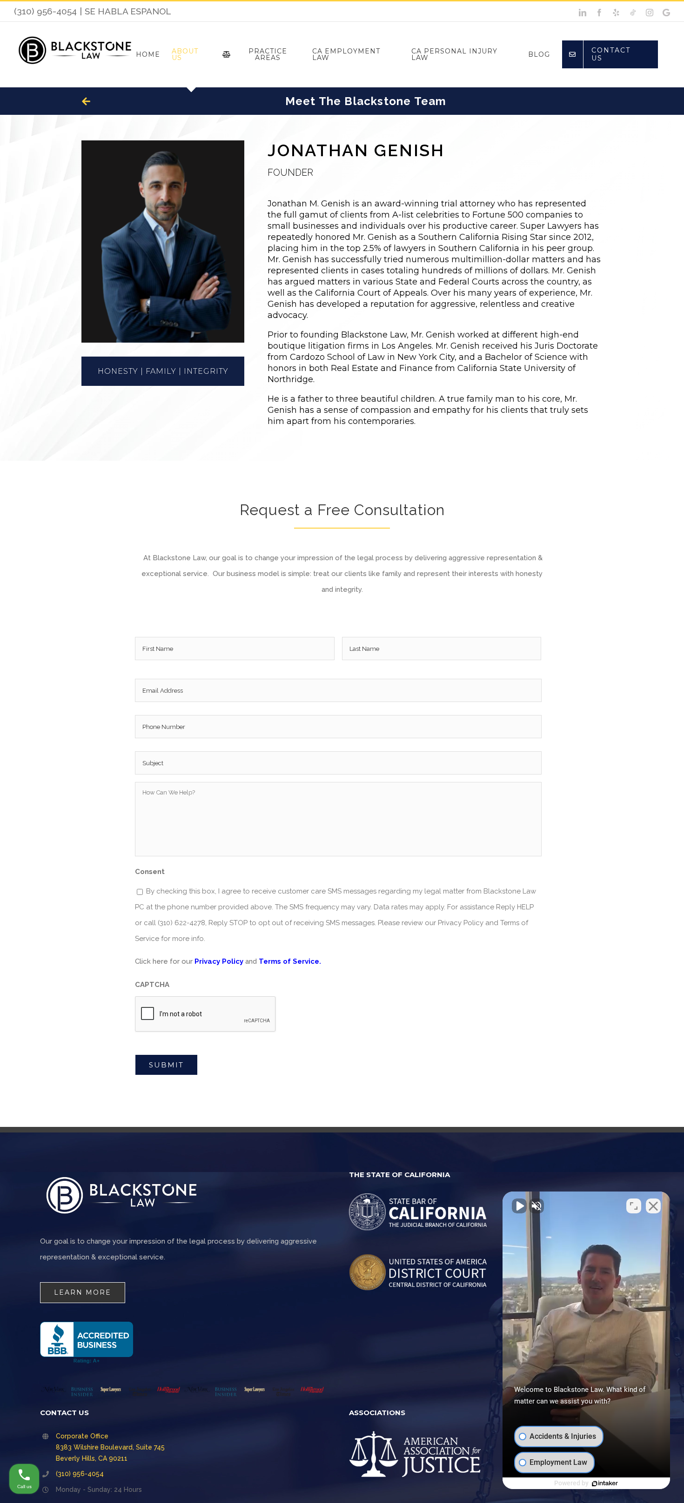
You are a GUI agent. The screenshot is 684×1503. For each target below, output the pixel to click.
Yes (356, 775)
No (326, 775)
